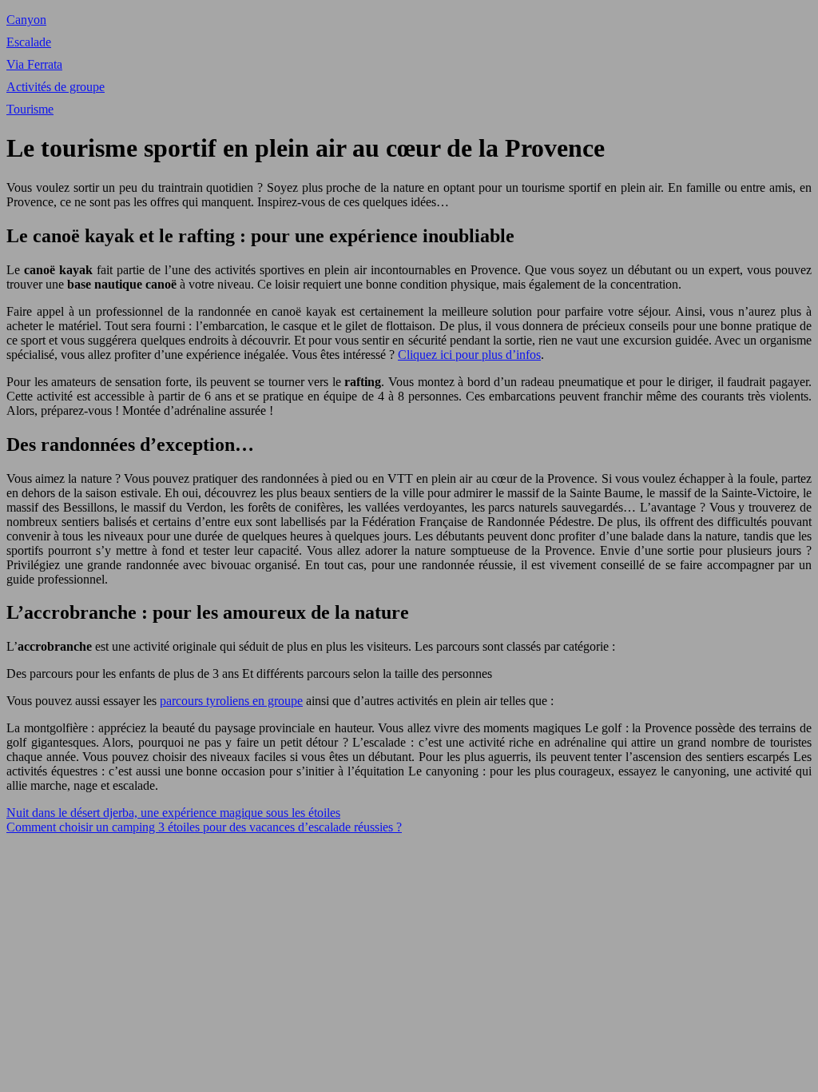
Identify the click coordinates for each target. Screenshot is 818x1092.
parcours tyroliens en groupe (231, 700)
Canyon (26, 19)
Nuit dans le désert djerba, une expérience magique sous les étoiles (173, 812)
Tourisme (30, 109)
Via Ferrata (34, 64)
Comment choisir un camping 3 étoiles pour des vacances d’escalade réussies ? (204, 827)
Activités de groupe (55, 87)
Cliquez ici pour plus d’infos (469, 354)
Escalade (28, 42)
